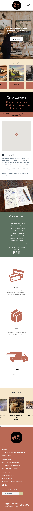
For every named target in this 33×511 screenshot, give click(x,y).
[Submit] (21, 493)
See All (16, 395)
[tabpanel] (17, 233)
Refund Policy (24, 504)
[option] (16, 35)
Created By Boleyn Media (11, 506)
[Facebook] (3, 485)
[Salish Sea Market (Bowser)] (16, 5)
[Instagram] (6, 485)
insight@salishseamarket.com (13, 481)
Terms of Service (24, 505)
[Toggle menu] (2, 5)
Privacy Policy (24, 503)
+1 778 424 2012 (10, 478)
